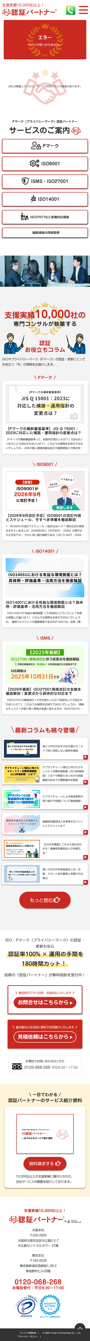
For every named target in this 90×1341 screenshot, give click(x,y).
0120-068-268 (38, 1282)
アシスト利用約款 (28, 1333)
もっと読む (41, 900)
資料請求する (41, 1164)
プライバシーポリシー (28, 1336)
